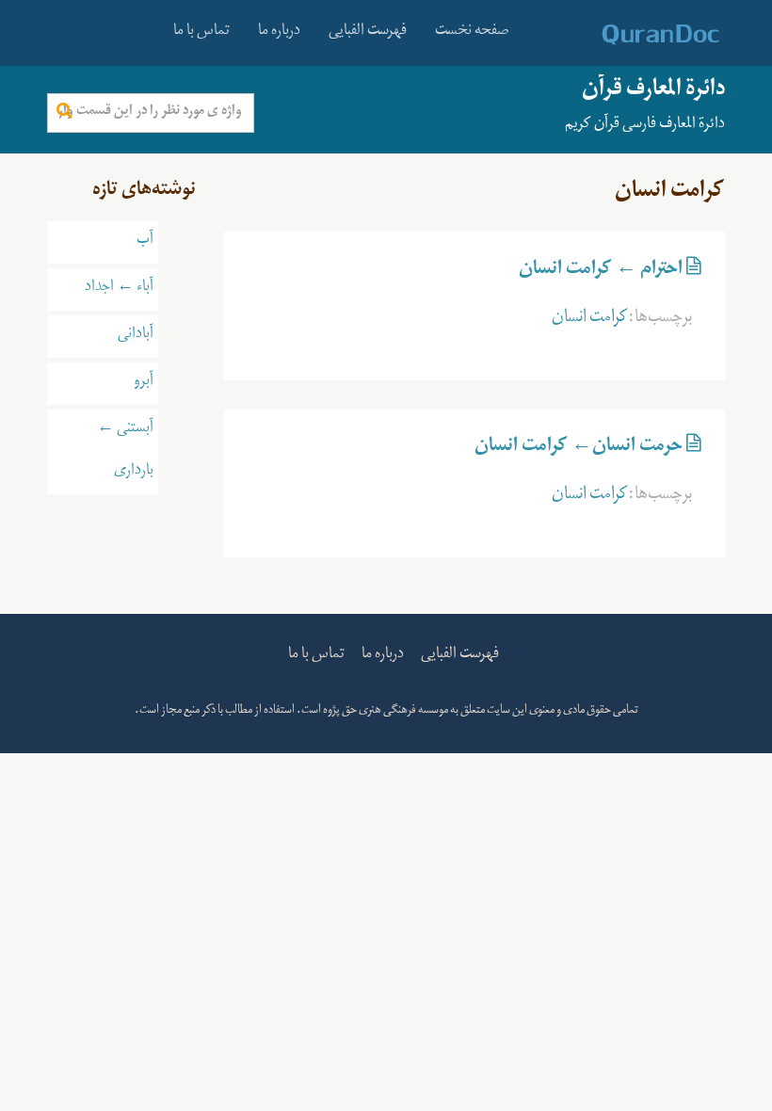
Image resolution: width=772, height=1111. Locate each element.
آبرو (143, 383)
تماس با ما (201, 32)
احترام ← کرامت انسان (601, 272)
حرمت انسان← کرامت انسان (578, 449)
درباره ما (279, 32)
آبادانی (135, 336)
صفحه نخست (472, 32)
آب (145, 241)
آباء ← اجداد (119, 289)
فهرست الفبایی (368, 32)
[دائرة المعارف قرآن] (636, 34)
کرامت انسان (590, 320)
